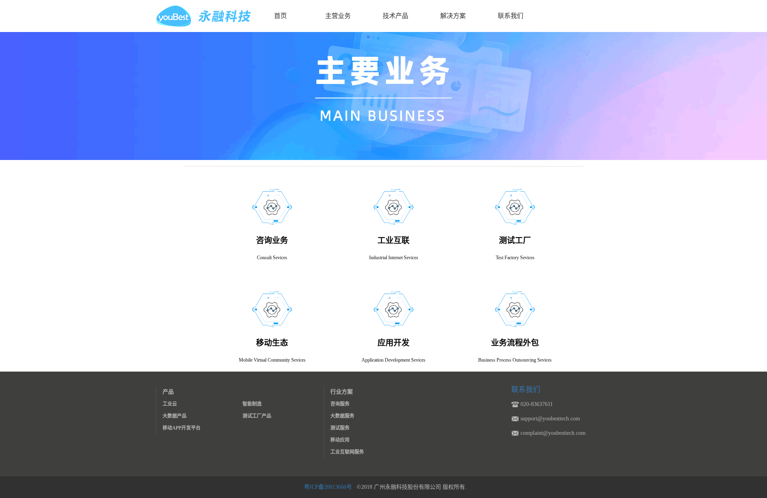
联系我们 (510, 15)
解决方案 (453, 15)
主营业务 (338, 15)
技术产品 (395, 15)
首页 (280, 15)
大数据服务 (342, 416)
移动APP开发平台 (182, 428)
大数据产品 (175, 416)
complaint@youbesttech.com (553, 433)
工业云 (170, 404)
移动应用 (340, 440)
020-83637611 (537, 404)
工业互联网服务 (347, 452)
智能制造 (252, 404)
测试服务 (340, 428)
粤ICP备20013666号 (329, 487)
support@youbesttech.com (550, 419)
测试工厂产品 (256, 416)
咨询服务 (340, 404)
